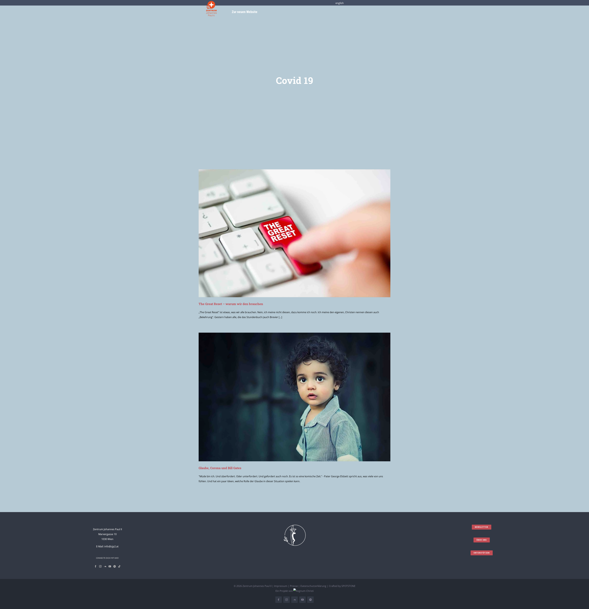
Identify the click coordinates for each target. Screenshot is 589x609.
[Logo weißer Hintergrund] (211, 2)
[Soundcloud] (105, 566)
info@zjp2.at (111, 546)
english (339, 3)
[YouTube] (110, 566)
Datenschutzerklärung (313, 586)
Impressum (280, 586)
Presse (294, 586)
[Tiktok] (119, 566)
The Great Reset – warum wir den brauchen (231, 304)
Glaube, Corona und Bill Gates (220, 468)
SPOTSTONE (348, 586)
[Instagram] (100, 566)
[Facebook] (95, 566)
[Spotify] (114, 566)
